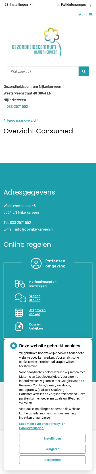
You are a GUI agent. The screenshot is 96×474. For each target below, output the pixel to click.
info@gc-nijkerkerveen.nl (34, 229)
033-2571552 (20, 223)
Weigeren (52, 449)
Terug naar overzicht (21, 120)
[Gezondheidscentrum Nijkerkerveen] (37, 43)
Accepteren (52, 460)
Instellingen (52, 438)
